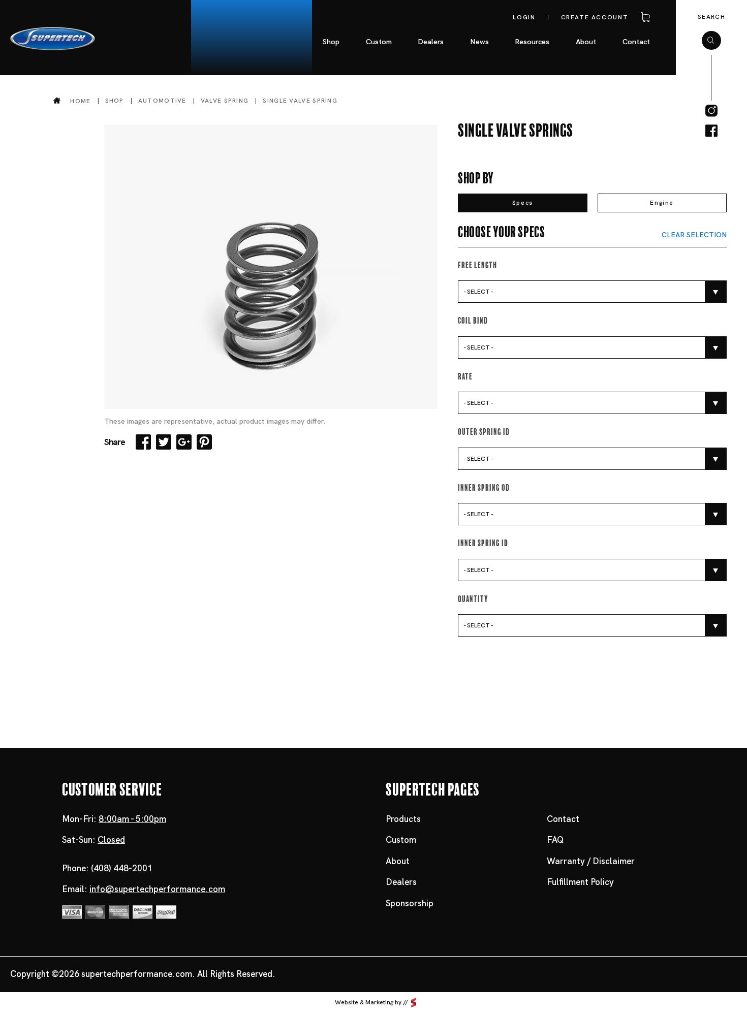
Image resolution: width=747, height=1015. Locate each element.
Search (711, 17)
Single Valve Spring (300, 100)
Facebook (143, 442)
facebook (711, 131)
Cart (643, 17)
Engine (662, 203)
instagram (711, 111)
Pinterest (204, 442)
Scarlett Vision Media (413, 1002)
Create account (595, 17)
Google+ (184, 442)
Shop (114, 100)
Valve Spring (225, 100)
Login (524, 17)
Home (80, 101)
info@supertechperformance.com (157, 889)
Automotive (162, 100)
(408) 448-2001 (121, 868)
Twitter (163, 442)
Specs (522, 203)
